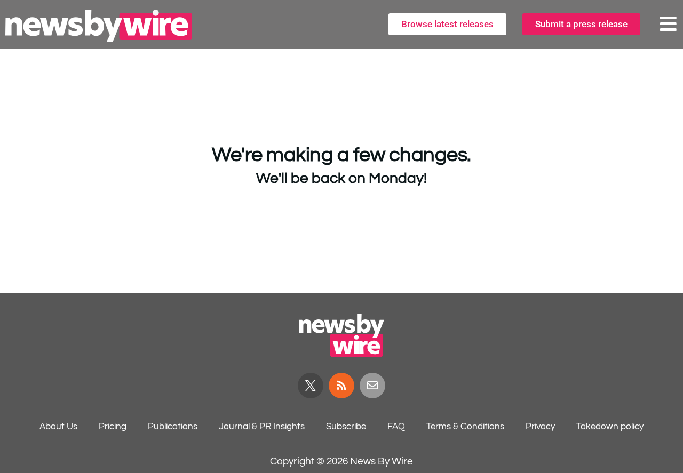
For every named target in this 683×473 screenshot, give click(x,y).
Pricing (112, 426)
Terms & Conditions (465, 426)
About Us (58, 426)
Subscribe (346, 426)
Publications (172, 426)
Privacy (540, 426)
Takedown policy (610, 426)
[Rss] (341, 385)
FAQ (396, 426)
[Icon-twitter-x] (310, 385)
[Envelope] (372, 385)
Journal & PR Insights (262, 426)
